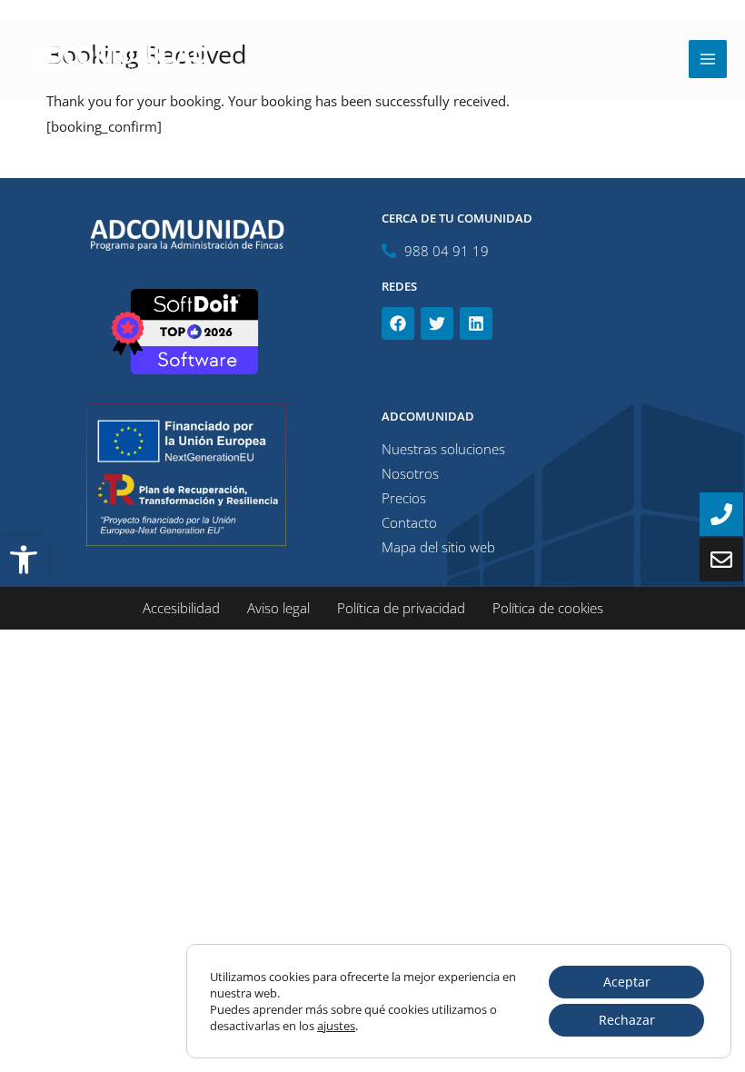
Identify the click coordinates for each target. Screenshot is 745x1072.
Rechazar (627, 1019)
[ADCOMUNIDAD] (118, 58)
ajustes (336, 1025)
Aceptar (627, 981)
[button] (23, 559)
